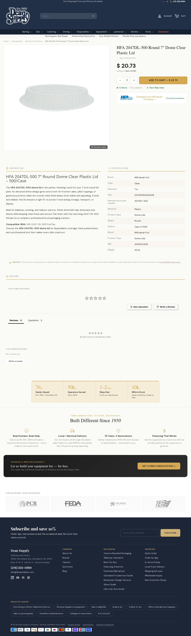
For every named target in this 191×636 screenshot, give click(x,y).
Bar (38, 31)
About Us (67, 553)
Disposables (83, 31)
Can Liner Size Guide (114, 589)
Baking (26, 31)
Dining (66, 31)
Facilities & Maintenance (51, 613)
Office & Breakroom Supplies (161, 607)
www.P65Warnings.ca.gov (170, 262)
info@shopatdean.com (22, 572)
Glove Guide (110, 584)
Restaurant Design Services (117, 580)
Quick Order (151, 553)
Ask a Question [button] (140, 306)
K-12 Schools (104, 613)
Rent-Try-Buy (110, 562)
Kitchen (135, 31)
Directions (68, 566)
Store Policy (88, 625)
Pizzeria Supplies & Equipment (71, 607)
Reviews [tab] (14, 320)
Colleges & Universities (81, 613)
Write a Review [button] (167, 306)
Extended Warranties (114, 571)
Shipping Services (154, 571)
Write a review (16, 361)
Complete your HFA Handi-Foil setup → (149, 98)
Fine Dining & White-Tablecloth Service (31, 607)
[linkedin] (12, 577)
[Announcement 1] (162, 1)
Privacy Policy (74, 625)
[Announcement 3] (165, 1)
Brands (66, 557)
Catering (51, 31)
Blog (65, 571)
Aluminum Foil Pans (33, 41)
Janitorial (119, 31)
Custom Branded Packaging (117, 553)
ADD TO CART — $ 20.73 (163, 80)
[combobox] (68, 16)
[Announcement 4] (167, 1)
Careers (66, 562)
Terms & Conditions (105, 625)
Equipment (101, 31)
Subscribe (170, 533)
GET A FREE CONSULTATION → (159, 466)
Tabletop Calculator (114, 557)
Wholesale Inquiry (153, 575)
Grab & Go (117, 607)
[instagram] (28, 577)
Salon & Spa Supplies (23, 613)
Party (148, 31)
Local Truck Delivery (155, 566)
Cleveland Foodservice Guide (118, 575)
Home (6, 41)
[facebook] (23, 577)
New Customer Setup (155, 580)
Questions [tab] (33, 320)
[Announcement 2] (164, 1)
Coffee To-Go (135, 607)
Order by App (151, 557)
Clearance (163, 31)
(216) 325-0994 (21, 568)
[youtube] (17, 577)
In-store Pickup (152, 562)
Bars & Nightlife (99, 607)
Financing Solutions (113, 566)
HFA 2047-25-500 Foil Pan (41, 224)
